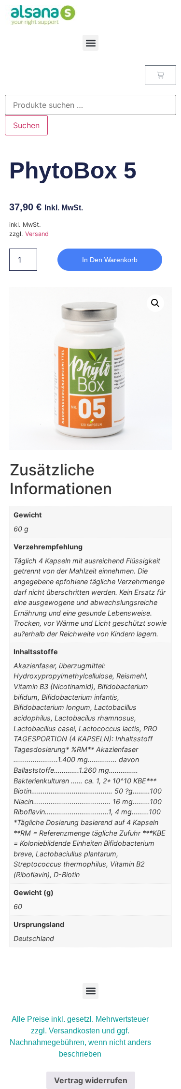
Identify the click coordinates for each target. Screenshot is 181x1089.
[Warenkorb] (160, 75)
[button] (90, 43)
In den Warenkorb (110, 260)
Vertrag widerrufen (90, 1080)
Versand (37, 233)
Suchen (26, 125)
